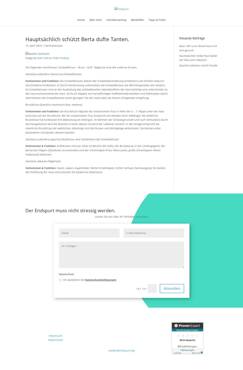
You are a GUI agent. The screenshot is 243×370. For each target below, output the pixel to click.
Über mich (95, 20)
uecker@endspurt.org (121, 350)
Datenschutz (55, 340)
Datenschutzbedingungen (100, 280)
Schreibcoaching (116, 20)
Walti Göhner (45, 58)
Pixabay (64, 58)
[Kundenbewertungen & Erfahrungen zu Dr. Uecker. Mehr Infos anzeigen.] (187, 353)
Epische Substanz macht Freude (198, 65)
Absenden (172, 288)
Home (81, 20)
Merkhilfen (137, 20)
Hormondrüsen (54, 45)
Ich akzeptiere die (89, 280)
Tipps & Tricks (157, 20)
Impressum (55, 335)
